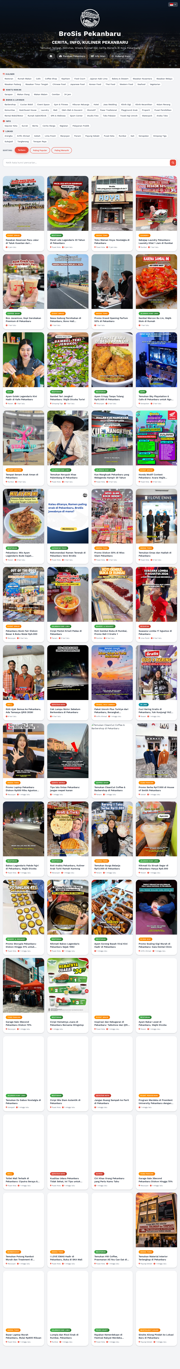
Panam (77, 136)
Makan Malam (40, 94)
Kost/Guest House (27, 110)
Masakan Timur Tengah (36, 84)
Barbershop (10, 104)
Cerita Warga (49, 126)
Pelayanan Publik (81, 126)
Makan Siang (23, 94)
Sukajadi (9, 141)
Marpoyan (65, 136)
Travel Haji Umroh (129, 116)
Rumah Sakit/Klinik (37, 116)
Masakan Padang (13, 84)
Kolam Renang (163, 104)
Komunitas (10, 110)
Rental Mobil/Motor (14, 116)
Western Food (126, 84)
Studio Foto (92, 116)
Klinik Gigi (126, 104)
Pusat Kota (109, 136)
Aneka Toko (162, 116)
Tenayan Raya (39, 141)
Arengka (9, 136)
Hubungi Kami (122, 56)
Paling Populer (40, 150)
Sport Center (76, 116)
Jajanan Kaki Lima (98, 79)
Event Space (43, 104)
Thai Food (110, 84)
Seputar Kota (11, 126)
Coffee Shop (51, 79)
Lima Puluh (50, 136)
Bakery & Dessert (120, 79)
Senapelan (144, 136)
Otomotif (91, 110)
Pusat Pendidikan (162, 110)
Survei (25, 126)
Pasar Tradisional (108, 110)
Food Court (79, 79)
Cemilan (56, 94)
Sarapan (9, 94)
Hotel (96, 104)
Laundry (45, 110)
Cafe (38, 79)
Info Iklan (99, 56)
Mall (55, 110)
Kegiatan (64, 126)
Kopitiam (65, 79)
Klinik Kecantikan (143, 104)
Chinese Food (59, 84)
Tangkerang (23, 141)
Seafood (141, 84)
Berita (35, 126)
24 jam (67, 94)
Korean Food (95, 84)
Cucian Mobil (26, 104)
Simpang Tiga (159, 136)
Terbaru (21, 150)
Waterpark (147, 116)
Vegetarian (155, 84)
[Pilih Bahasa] (173, 4)
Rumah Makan (25, 79)
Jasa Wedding (110, 104)
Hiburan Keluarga (80, 104)
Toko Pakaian (109, 116)
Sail (132, 136)
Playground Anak (129, 110)
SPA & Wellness (58, 116)
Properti (146, 110)
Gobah (37, 136)
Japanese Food (77, 84)
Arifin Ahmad (23, 136)
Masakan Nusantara (142, 79)
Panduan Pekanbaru (73, 56)
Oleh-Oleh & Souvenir (72, 110)
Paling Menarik (62, 150)
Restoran (9, 79)
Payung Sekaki (92, 136)
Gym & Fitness (61, 104)
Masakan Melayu (164, 79)
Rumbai (122, 136)
